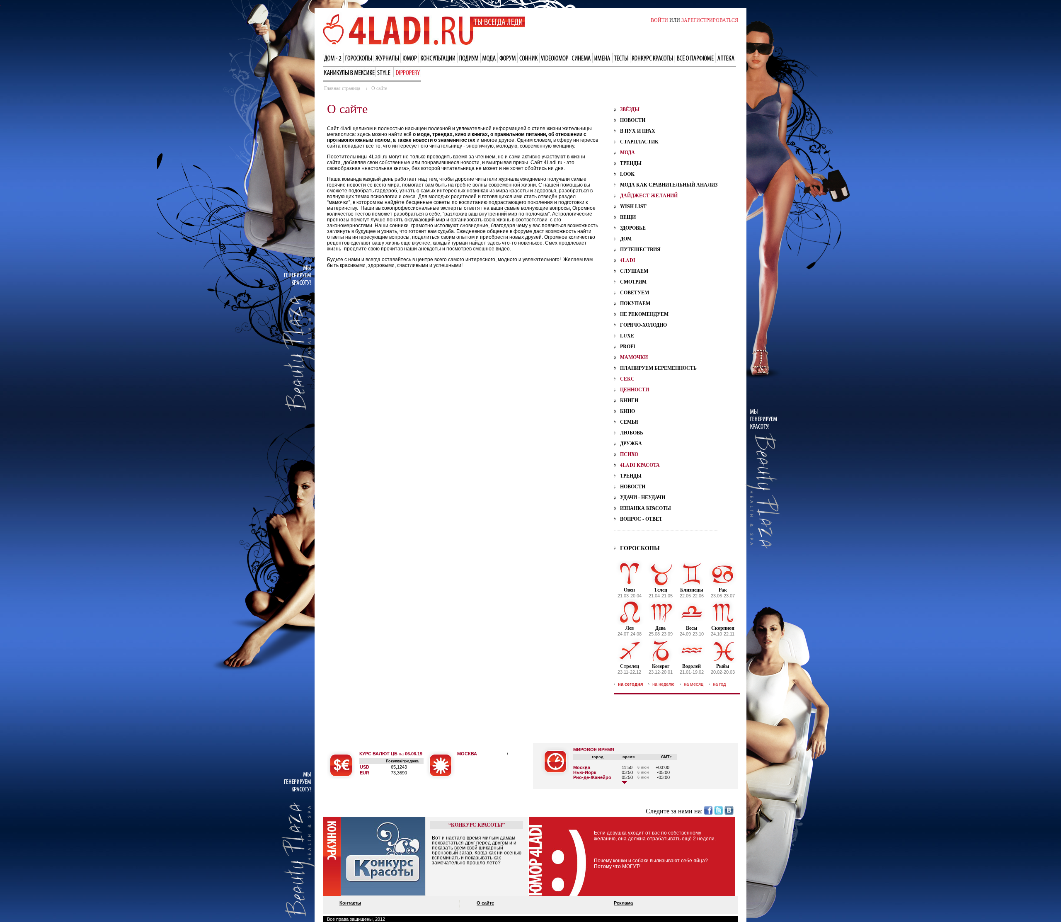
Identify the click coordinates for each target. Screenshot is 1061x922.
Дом (626, 238)
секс (627, 378)
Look (627, 173)
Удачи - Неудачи (642, 497)
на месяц (693, 684)
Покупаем (635, 303)
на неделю (663, 684)
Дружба (631, 443)
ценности (634, 389)
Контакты (350, 902)
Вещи (628, 217)
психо (629, 454)
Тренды (631, 163)
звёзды (630, 109)
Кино (627, 411)
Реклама (623, 902)
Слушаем (634, 270)
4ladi (627, 260)
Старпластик (639, 141)
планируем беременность (658, 367)
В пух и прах (637, 130)
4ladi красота (640, 464)
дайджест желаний (649, 195)
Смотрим (633, 281)
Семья (629, 421)
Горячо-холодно (643, 324)
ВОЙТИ (659, 20)
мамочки (634, 357)
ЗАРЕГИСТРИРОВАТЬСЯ (709, 20)
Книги (629, 400)
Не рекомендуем (644, 314)
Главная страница (342, 88)
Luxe (627, 335)
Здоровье (633, 227)
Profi (627, 346)
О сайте (485, 902)
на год (719, 684)
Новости (632, 120)
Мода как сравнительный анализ (668, 184)
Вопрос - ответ (641, 518)
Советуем (634, 292)
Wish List (633, 206)
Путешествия (640, 249)
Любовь (631, 432)
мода (627, 152)
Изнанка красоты (645, 508)
